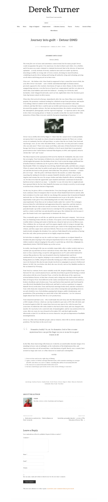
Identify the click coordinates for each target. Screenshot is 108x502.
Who (18, 26)
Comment (26, 437)
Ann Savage (28, 382)
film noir (74, 382)
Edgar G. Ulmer (67, 382)
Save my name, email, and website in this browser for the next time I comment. (44, 476)
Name (25, 454)
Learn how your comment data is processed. (60, 488)
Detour (60, 382)
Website (25, 468)
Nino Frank (54, 383)
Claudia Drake (45, 382)
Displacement (46, 26)
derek (63, 46)
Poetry (77, 26)
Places (70, 26)
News (24, 26)
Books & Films (87, 26)
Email (25, 461)
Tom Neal (60, 383)
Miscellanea (54, 30)
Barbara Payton (36, 382)
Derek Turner (54, 9)
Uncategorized (45, 46)
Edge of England (34, 26)
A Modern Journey (59, 26)
